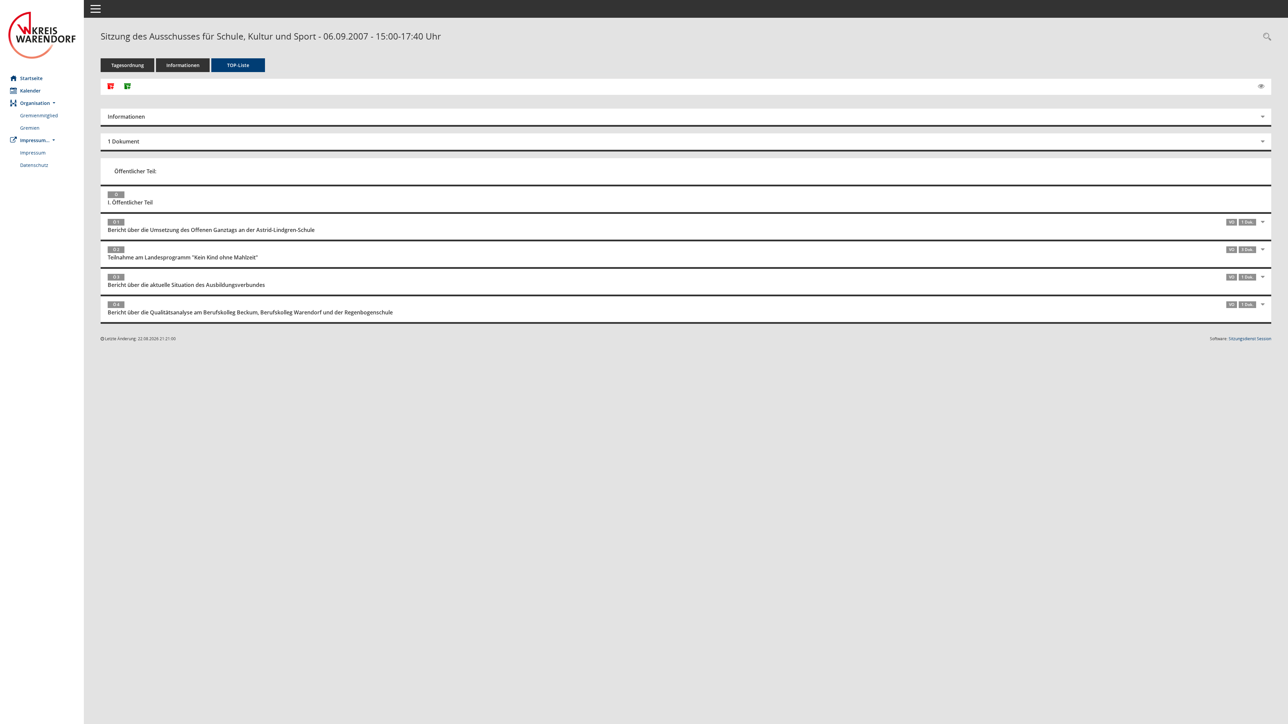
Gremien (30, 128)
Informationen (183, 65)
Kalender (30, 90)
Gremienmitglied (39, 115)
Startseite (31, 78)
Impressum (33, 152)
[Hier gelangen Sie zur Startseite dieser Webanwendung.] (42, 35)
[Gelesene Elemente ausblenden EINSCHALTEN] (1261, 86)
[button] (42, 103)
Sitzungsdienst (1250, 339)
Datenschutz (34, 165)
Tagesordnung (127, 65)
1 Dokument (123, 141)
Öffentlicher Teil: (135, 171)
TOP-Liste (238, 65)
